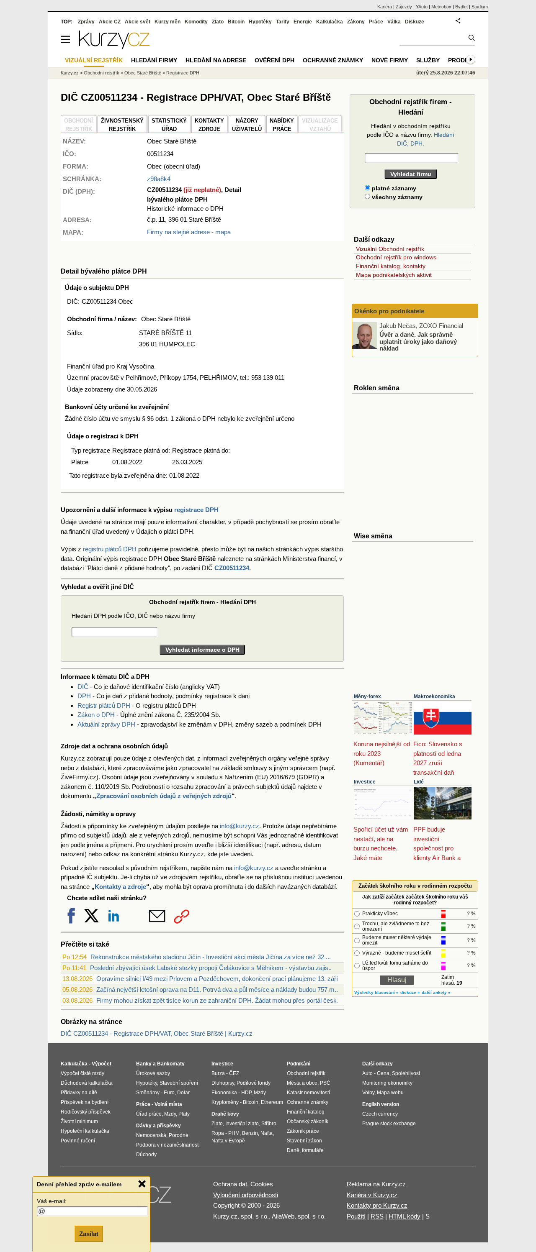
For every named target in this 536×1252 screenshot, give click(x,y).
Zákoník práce (303, 1131)
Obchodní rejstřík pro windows (396, 257)
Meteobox (441, 6)
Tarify (282, 22)
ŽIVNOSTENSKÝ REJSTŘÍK (122, 125)
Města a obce (302, 1083)
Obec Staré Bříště (142, 72)
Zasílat (88, 1233)
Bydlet (461, 6)
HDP (246, 1093)
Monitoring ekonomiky (387, 1083)
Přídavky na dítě (79, 1093)
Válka (394, 22)
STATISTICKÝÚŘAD (169, 125)
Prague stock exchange (389, 1124)
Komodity (196, 22)
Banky (144, 1064)
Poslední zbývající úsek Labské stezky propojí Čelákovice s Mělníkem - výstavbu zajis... (211, 967)
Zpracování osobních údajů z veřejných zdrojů (164, 795)
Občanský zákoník (307, 1121)
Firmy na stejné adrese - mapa (189, 232)
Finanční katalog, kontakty (390, 266)
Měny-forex (367, 696)
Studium (480, 6)
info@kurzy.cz (239, 826)
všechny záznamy (396, 197)
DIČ (82, 686)
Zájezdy (404, 6)
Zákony (356, 22)
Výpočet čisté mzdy (82, 1073)
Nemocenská (151, 1135)
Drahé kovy (225, 1114)
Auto (367, 1073)
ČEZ (234, 1073)
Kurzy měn (167, 22)
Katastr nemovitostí (308, 1093)
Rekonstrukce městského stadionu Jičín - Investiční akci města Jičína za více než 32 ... (210, 956)
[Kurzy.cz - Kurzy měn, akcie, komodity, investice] (114, 46)
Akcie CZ (110, 22)
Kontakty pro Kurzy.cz (377, 1205)
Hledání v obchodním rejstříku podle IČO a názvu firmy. (410, 135)
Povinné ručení (78, 1141)
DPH (84, 695)
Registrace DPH (182, 72)
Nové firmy (389, 60)
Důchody (146, 1154)
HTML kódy (404, 1216)
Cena (383, 1073)
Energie (303, 22)
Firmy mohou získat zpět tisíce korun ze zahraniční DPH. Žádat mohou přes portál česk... (219, 1000)
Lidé (419, 782)
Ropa (217, 1133)
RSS (377, 1216)
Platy (184, 1114)
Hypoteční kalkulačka (85, 1131)
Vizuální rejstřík (94, 60)
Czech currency (380, 1114)
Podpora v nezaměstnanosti (168, 1145)
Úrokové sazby (153, 1073)
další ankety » (436, 992)
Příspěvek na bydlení (84, 1102)
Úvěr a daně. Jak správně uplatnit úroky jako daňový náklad (418, 341)
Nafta (266, 1133)
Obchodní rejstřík (101, 72)
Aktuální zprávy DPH (106, 724)
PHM (234, 1133)
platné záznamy (393, 188)
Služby (428, 60)
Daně (293, 1150)
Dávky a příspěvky (158, 1126)
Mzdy (170, 1114)
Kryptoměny (225, 1102)
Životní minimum (79, 1121)
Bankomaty (171, 1064)
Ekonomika (224, 1093)
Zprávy (86, 22)
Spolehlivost (406, 1073)
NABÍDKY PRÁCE (282, 125)
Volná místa (168, 1104)
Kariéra (384, 6)
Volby (368, 1093)
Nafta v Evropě (228, 1141)
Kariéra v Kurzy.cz (372, 1194)
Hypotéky (260, 22)
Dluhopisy (222, 1083)
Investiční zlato (242, 1124)
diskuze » (410, 992)
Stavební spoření (179, 1083)
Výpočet (101, 1064)
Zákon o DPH (96, 714)
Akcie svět (137, 22)
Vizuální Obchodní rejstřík (390, 249)
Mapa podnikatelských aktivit (394, 274)
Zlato (218, 22)
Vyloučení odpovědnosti (245, 1194)
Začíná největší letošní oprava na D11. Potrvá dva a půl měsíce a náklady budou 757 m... (218, 989)
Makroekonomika (434, 696)
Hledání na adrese (216, 60)
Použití (356, 1216)
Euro (169, 1093)
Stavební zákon (304, 1141)
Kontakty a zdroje (120, 886)
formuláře (313, 1150)
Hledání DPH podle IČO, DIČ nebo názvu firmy (133, 615)
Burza (218, 1073)
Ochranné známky (333, 60)
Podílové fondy (254, 1083)
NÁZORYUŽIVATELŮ (247, 125)
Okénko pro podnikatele (389, 311)
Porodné (178, 1135)
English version (380, 1104)
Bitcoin (236, 22)
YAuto (422, 6)
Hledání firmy (154, 60)
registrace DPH (196, 509)
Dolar (183, 1093)
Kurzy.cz (70, 72)
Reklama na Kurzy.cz (376, 1184)
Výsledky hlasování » (376, 992)
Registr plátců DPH (103, 705)
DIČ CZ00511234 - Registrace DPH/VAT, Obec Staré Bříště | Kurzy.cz (157, 1033)
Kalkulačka (329, 22)
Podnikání (298, 1064)
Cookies (261, 1184)
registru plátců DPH (110, 549)
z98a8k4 (158, 178)
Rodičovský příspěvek (86, 1112)
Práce (376, 22)
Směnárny (148, 1093)
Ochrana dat (230, 1184)
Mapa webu (390, 1093)
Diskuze (414, 22)
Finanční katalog (306, 1112)
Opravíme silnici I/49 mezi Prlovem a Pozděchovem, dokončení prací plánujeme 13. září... (219, 978)
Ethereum (272, 1102)
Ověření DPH (274, 60)
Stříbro (268, 1124)
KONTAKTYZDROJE (209, 125)
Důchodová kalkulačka (87, 1083)
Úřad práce (149, 1114)
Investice (365, 782)
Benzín (250, 1133)
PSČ (325, 1083)
